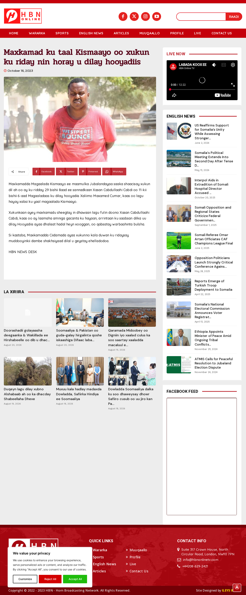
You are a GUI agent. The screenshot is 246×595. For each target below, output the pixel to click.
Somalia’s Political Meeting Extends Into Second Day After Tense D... (214, 159)
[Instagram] (145, 16)
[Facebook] (123, 16)
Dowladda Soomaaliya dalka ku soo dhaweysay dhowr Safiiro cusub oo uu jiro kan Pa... (131, 396)
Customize (25, 579)
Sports (98, 557)
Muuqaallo (138, 550)
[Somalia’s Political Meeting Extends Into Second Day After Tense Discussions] (179, 158)
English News (104, 564)
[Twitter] (134, 16)
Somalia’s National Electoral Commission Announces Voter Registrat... (212, 310)
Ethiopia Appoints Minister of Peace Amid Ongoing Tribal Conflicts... (213, 337)
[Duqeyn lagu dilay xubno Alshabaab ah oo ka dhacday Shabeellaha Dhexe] (28, 371)
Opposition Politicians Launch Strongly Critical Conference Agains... (214, 262)
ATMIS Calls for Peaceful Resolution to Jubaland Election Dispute (214, 363)
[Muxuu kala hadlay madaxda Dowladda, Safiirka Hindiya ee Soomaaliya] (80, 371)
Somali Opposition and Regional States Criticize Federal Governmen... (213, 213)
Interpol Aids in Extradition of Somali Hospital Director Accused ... (211, 186)
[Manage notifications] (237, 586)
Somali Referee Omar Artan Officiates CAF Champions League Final (214, 239)
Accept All (75, 579)
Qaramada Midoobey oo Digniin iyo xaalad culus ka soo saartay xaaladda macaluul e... (129, 337)
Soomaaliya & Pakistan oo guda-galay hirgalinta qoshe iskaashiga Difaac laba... (79, 335)
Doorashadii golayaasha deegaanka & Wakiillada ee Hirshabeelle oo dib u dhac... (27, 335)
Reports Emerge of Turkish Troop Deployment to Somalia (213, 285)
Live (133, 564)
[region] (50, 567)
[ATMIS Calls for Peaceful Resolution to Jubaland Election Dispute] (179, 364)
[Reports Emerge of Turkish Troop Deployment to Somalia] (179, 286)
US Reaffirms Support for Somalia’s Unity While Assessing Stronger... (212, 131)
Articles (99, 571)
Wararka (100, 550)
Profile (135, 557)
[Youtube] (156, 16)
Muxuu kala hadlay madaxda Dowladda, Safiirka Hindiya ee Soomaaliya (79, 394)
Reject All (50, 579)
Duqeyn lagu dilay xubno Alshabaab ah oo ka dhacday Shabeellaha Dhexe (27, 394)
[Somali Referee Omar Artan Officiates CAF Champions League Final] (179, 240)
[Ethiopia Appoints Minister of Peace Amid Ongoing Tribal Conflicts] (179, 337)
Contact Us (139, 571)
